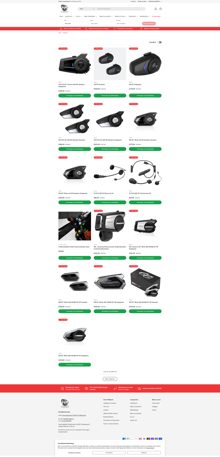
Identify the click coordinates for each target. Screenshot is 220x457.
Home (61, 16)
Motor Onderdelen (89, 16)
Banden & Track (120, 16)
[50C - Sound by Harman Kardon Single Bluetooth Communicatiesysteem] (110, 226)
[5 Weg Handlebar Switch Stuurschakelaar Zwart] (74, 226)
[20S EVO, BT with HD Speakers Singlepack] (110, 119)
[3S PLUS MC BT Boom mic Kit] (110, 172)
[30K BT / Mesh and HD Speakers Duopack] (145, 119)
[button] (160, 9)
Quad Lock (68, 16)
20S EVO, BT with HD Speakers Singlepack (108, 140)
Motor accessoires (135, 406)
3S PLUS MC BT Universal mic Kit (140, 193)
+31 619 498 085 (66, 421)
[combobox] (112, 9)
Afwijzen (144, 452)
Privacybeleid (150, 448)
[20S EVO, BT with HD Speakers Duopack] (74, 119)
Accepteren (109, 452)
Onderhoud (132, 16)
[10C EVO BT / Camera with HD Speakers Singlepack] (74, 64)
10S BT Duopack (99, 84)
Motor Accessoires (105, 16)
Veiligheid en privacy (109, 403)
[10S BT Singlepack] (145, 64)
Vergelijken (152, 42)
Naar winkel (156, 403)
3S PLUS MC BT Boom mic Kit (103, 193)
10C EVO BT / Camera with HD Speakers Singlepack (71, 85)
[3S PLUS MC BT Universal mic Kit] (145, 172)
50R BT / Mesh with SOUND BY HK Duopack (72, 302)
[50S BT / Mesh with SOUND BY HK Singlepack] (74, 335)
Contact (133, 1)
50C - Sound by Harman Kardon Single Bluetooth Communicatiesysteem (110, 248)
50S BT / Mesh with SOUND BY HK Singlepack (73, 355)
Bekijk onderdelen (149, 23)
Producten (65, 32)
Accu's (78, 16)
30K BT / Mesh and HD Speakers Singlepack (72, 193)
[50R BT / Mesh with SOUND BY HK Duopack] (74, 281)
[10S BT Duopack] (110, 64)
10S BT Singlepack (135, 84)
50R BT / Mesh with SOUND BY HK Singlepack (109, 302)
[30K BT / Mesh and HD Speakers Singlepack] (74, 172)
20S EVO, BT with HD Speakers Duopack (71, 140)
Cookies (105, 410)
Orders (154, 410)
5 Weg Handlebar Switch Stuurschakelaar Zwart (73, 247)
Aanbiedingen (156, 16)
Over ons (106, 406)
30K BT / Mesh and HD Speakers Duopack (142, 140)
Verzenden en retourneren (111, 420)
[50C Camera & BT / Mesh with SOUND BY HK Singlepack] (145, 226)
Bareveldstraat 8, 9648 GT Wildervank (74, 415)
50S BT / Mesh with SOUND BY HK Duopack (143, 302)
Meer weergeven (110, 379)
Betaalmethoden (108, 417)
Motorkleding (144, 16)
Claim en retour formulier (110, 423)
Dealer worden (142, 1)
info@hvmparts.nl (68, 419)
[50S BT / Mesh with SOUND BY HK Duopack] (145, 281)
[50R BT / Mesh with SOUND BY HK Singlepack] (110, 281)
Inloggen (155, 406)
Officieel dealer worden (110, 413)
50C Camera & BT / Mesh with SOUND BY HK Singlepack (143, 248)
